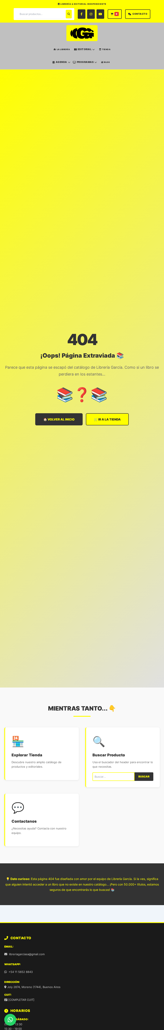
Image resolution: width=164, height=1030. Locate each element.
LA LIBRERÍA (63, 49)
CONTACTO (139, 13)
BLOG (107, 62)
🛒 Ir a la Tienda (107, 419)
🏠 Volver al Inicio (59, 419)
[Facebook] (81, 14)
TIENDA (106, 49)
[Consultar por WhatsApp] (10, 1020)
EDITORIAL (85, 49)
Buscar (143, 776)
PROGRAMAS (85, 62)
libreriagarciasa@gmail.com (27, 954)
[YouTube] (100, 14)
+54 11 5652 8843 (21, 972)
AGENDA (61, 62)
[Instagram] (91, 14)
